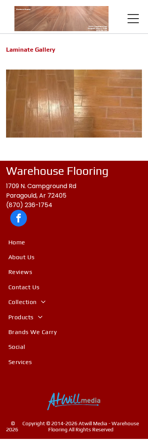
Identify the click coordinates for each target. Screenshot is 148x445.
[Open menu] (133, 18)
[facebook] (18, 219)
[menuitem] (74, 241)
